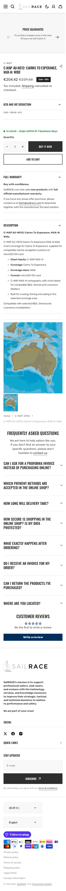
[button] (47, 6)
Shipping (28, 86)
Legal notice (10, 886)
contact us (40, 453)
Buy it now (45, 146)
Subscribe (29, 792)
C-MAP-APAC (22, 415)
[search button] (12, 6)
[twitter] (5, 747)
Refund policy (11, 870)
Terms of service (12, 875)
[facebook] (13, 747)
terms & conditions (48, 801)
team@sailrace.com (30, 203)
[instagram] (21, 747)
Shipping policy (12, 880)
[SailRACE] (30, 7)
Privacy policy (11, 865)
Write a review (32, 650)
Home (7, 415)
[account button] (53, 6)
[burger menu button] (6, 6)
